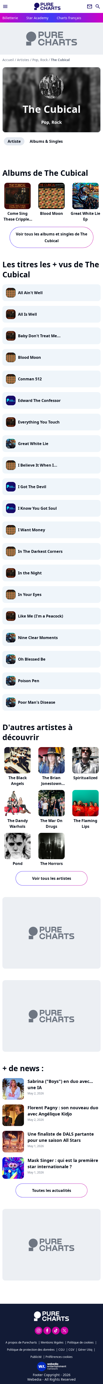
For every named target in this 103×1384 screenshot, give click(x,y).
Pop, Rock (51, 122)
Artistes (23, 59)
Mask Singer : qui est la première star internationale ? (63, 1163)
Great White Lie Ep (85, 216)
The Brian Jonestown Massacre (51, 783)
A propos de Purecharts (21, 1342)
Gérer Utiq (85, 1350)
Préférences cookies (59, 1357)
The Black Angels (17, 780)
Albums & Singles (46, 141)
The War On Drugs (51, 823)
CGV (71, 1350)
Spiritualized (85, 777)
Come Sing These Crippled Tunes (17, 219)
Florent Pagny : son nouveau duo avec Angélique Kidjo (63, 1111)
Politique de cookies (80, 1342)
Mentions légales (52, 1342)
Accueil (8, 59)
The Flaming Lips (85, 823)
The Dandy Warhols (17, 823)
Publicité (36, 1357)
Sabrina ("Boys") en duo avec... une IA (60, 1084)
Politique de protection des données (31, 1350)
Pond (18, 863)
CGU (61, 1350)
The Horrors (51, 863)
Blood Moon (51, 213)
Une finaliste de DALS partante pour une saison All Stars (61, 1137)
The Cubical (52, 109)
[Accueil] (47, 6)
